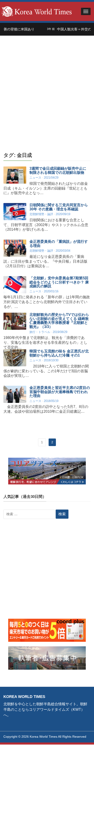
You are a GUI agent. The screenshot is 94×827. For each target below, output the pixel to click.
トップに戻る (79, 818)
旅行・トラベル (39, 332)
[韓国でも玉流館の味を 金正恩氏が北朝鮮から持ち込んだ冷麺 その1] (14, 358)
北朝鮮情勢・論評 (41, 214)
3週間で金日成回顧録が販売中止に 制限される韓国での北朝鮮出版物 (57, 170)
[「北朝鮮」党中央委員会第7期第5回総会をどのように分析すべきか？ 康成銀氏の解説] (14, 285)
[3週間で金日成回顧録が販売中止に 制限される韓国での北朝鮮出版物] (14, 175)
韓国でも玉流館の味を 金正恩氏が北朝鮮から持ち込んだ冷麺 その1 (59, 353)
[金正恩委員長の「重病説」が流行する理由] (14, 248)
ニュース (35, 177)
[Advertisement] (47, 94)
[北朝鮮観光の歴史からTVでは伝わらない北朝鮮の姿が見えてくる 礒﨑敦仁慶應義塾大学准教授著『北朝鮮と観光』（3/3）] (14, 321)
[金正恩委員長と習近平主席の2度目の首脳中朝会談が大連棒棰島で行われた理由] (14, 394)
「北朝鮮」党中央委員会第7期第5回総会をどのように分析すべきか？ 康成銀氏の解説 (59, 282)
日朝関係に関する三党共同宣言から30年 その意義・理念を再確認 (58, 207)
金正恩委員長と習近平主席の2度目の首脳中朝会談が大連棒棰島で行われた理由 (59, 392)
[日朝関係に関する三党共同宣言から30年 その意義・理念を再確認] (14, 212)
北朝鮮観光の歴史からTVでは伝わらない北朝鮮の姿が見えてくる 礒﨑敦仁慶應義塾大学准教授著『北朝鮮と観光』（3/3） (59, 321)
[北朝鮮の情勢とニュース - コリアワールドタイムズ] (37, 11)
